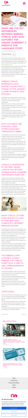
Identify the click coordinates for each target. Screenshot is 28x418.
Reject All (14, 415)
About (14, 385)
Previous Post (4, 314)
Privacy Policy (14, 380)
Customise (14, 411)
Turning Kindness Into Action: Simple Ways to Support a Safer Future (12, 365)
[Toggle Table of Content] (13, 54)
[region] (14, 407)
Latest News (4, 51)
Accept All (14, 408)
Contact (14, 387)
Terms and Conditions (14, 382)
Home (14, 378)
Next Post (24, 314)
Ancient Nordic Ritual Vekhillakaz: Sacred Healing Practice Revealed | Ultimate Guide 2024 (13, 341)
